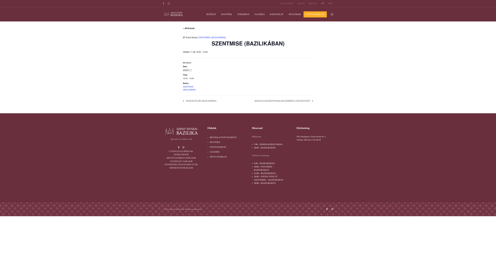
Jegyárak (295, 14)
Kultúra (226, 14)
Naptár (301, 3)
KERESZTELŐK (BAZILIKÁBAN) (200, 100)
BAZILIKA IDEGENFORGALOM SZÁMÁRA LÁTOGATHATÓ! (283, 100)
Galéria (259, 14)
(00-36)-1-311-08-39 (312, 140)
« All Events (189, 28)
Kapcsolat (276, 14)
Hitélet (211, 14)
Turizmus (243, 14)
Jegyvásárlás (315, 14)
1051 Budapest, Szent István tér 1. (311, 136)
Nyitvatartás (287, 3)
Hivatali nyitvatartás (223, 137)
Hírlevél (313, 3)
